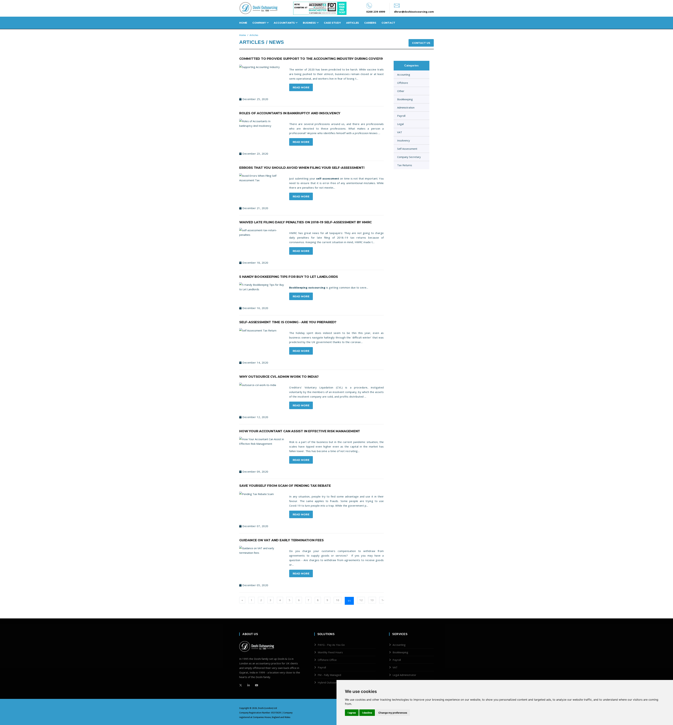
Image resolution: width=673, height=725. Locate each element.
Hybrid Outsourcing (329, 682)
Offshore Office (327, 660)
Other (400, 91)
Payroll (401, 115)
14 (383, 600)
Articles (352, 22)
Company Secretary (409, 157)
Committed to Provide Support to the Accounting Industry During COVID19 (311, 59)
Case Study (332, 22)
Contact (388, 22)
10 (337, 600)
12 (361, 600)
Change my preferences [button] (392, 712)
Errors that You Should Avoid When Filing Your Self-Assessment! (302, 168)
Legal (400, 124)
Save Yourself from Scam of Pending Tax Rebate (285, 486)
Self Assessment (407, 148)
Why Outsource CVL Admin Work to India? (278, 377)
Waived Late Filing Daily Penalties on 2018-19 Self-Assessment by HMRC (305, 222)
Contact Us (421, 43)
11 (349, 600)
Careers (370, 22)
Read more (301, 87)
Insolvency (403, 140)
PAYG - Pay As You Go (331, 644)
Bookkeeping (405, 99)
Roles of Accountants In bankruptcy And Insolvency (289, 113)
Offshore (402, 82)
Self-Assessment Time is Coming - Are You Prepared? (287, 322)
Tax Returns (404, 165)
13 (372, 600)
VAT (399, 132)
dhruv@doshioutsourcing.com (414, 11)
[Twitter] (240, 685)
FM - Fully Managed (329, 675)
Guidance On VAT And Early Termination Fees (281, 540)
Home (243, 22)
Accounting (403, 74)
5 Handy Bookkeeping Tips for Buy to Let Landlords (288, 277)
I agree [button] (352, 712)
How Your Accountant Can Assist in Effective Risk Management (299, 431)
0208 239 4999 (375, 11)
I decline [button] (367, 712)
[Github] (248, 685)
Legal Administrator (404, 675)
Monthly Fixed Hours (330, 652)
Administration (405, 107)
